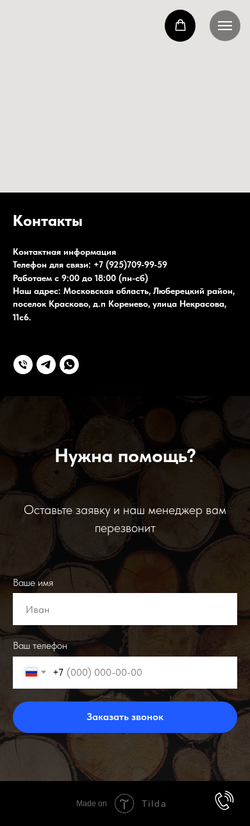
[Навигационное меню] (225, 25)
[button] (180, 25)
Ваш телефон (40, 645)
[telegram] (46, 364)
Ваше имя (33, 582)
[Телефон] (23, 364)
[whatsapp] (69, 364)
